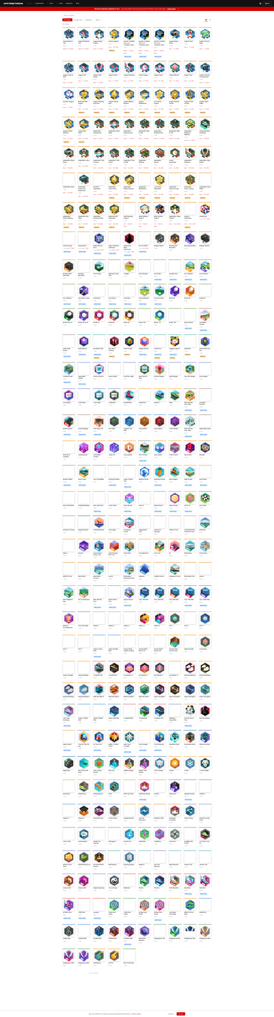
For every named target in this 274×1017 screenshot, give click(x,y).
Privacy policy (136, 1014)
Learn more (171, 9)
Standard (88, 20)
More (99, 20)
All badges (67, 20)
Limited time (78, 20)
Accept (181, 1014)
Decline (171, 1014)
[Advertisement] (137, 990)
